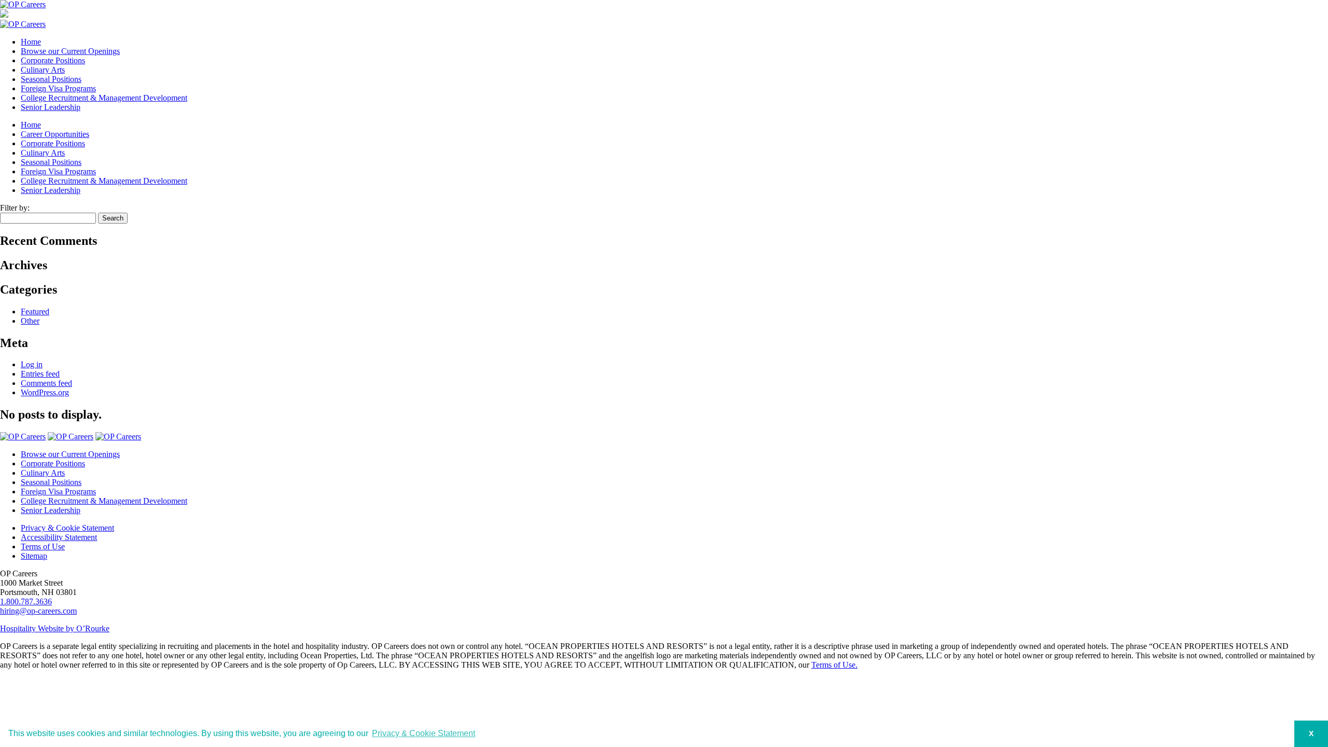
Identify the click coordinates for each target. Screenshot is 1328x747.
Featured (35, 311)
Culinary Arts (43, 69)
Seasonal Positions (51, 79)
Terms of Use (43, 546)
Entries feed (40, 373)
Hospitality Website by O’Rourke (54, 628)
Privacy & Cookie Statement (67, 527)
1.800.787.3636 (26, 601)
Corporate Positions (53, 60)
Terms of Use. (834, 664)
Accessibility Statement (59, 537)
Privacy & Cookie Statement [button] (423, 733)
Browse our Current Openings (70, 51)
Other (30, 320)
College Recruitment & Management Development (104, 97)
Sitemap (34, 555)
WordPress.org (45, 392)
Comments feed (46, 383)
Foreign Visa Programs (58, 88)
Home (31, 41)
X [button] (1311, 733)
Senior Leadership (50, 107)
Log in (32, 364)
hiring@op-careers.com (38, 610)
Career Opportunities (55, 134)
